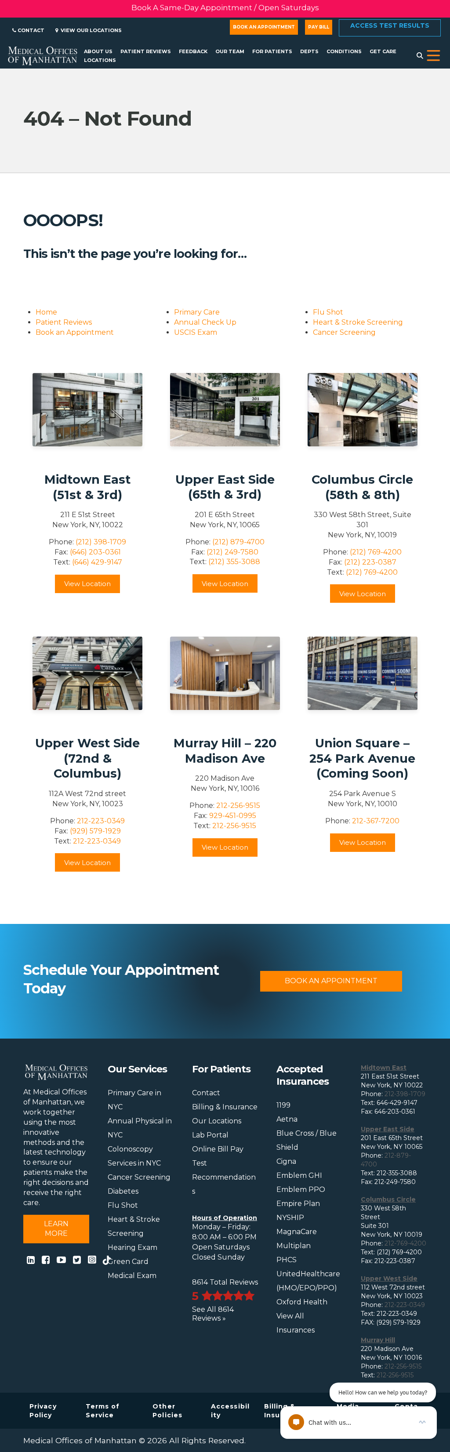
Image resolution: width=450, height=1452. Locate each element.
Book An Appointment (331, 981)
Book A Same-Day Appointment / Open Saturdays (225, 8)
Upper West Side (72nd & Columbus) (87, 758)
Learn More (56, 1229)
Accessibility (230, 1410)
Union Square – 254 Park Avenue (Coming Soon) (362, 758)
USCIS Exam (195, 332)
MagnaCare (296, 1232)
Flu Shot (328, 312)
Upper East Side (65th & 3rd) (225, 487)
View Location (87, 583)
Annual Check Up (205, 322)
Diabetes (123, 1191)
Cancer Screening (344, 332)
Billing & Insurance (225, 1107)
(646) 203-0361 (95, 552)
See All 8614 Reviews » (213, 1313)
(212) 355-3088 (234, 562)
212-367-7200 (375, 821)
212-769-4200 (405, 1243)
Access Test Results (389, 25)
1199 (283, 1105)
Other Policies (167, 1410)
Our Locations (216, 1121)
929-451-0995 (232, 815)
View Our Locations (90, 30)
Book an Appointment (264, 27)
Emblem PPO (300, 1189)
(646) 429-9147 (97, 562)
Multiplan (293, 1246)
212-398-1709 (405, 1094)
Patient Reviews (64, 322)
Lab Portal (210, 1135)
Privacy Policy (43, 1410)
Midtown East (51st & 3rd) (87, 487)
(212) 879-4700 (238, 542)
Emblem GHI (299, 1175)
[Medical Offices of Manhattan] (42, 55)
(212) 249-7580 (232, 552)
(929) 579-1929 (95, 831)
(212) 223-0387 (370, 562)
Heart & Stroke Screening (358, 322)
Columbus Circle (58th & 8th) (362, 487)
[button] (433, 55)
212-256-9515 (238, 805)
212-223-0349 (101, 821)
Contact (30, 30)
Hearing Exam (132, 1247)
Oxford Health (301, 1302)
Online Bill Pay (217, 1149)
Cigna (286, 1161)
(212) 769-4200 (376, 552)
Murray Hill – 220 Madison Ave (225, 751)
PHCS (286, 1260)
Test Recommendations (224, 1177)
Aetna (287, 1119)
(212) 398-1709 (101, 542)
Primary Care (197, 312)
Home (46, 312)
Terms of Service (103, 1410)
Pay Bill (318, 27)
